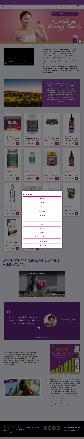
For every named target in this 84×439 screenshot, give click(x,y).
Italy (42, 220)
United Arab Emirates (42, 237)
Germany (42, 211)
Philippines (42, 228)
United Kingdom (42, 241)
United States (42, 245)
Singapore (42, 232)
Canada (42, 202)
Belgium (42, 198)
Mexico (42, 224)
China (42, 207)
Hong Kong (42, 215)
